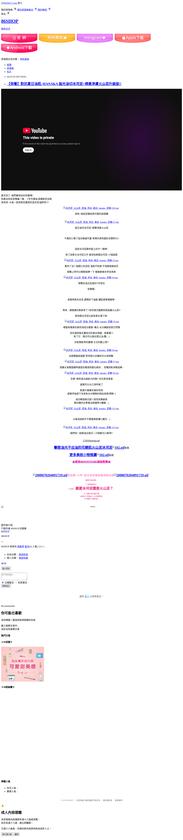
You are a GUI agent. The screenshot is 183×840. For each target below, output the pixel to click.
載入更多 (6, 568)
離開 (16, 834)
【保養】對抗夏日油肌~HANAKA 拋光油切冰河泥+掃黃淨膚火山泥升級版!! (64, 84)
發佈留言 (6, 586)
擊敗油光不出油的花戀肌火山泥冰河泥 (83, 447)
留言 (27, 546)
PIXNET (70, 800)
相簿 (9, 65)
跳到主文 (5, 29)
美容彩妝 (23, 554)
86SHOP (9, 21)
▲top (3, 563)
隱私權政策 (107, 800)
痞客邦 (20, 546)
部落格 (10, 68)
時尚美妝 (24, 59)
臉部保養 (23, 558)
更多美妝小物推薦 (83, 455)
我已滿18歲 (7, 834)
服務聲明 (118, 800)
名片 (9, 71)
